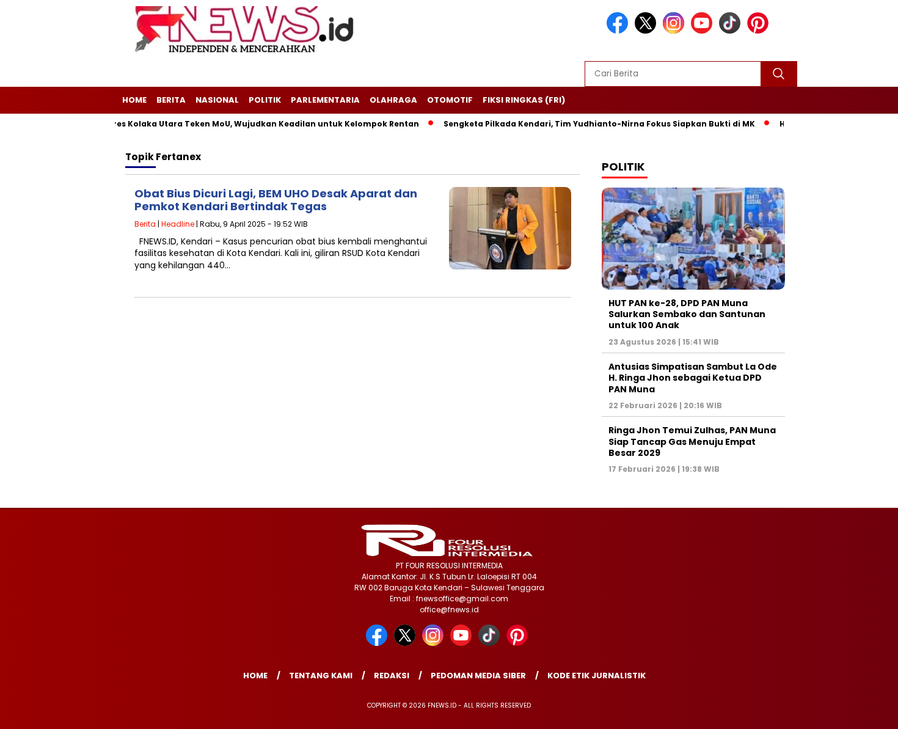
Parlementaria (325, 100)
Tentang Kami (320, 675)
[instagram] (675, 30)
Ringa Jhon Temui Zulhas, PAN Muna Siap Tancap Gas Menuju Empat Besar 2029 (692, 441)
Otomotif (450, 100)
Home (134, 100)
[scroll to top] (861, 710)
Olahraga (393, 100)
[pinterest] (760, 30)
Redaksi (391, 675)
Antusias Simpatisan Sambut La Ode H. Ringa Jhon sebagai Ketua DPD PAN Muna (692, 378)
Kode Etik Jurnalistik (596, 675)
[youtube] (704, 30)
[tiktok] (732, 30)
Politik (265, 100)
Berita (171, 100)
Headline (177, 224)
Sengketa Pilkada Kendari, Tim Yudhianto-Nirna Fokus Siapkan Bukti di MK (579, 124)
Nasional (217, 100)
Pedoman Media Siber (478, 675)
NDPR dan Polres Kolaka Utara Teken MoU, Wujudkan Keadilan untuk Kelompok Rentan (218, 124)
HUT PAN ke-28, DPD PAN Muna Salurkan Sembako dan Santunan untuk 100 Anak (686, 314)
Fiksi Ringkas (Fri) (524, 100)
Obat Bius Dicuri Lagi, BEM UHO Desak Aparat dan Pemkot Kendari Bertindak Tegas (275, 200)
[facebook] (619, 30)
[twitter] (647, 30)
